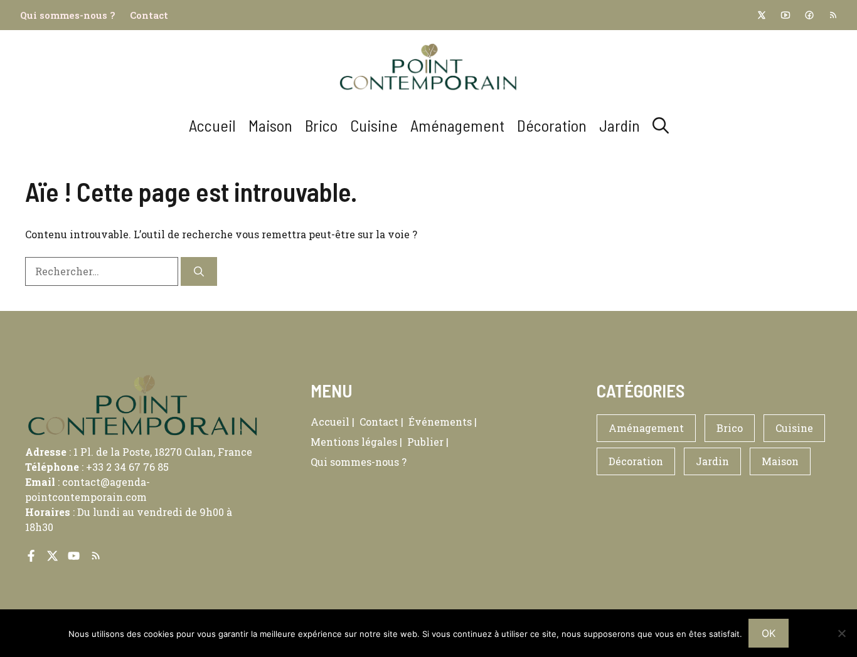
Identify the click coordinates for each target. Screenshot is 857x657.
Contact (149, 15)
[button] (660, 125)
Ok (768, 633)
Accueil (212, 125)
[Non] (841, 633)
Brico (321, 125)
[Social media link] (761, 15)
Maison (270, 125)
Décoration (552, 125)
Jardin (619, 125)
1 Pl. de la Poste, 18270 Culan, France (162, 451)
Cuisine (374, 125)
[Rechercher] (199, 271)
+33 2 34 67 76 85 (127, 466)
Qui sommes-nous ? (67, 15)
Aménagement (457, 125)
